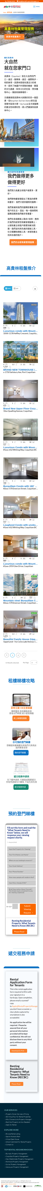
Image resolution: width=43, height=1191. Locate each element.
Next (24, 655)
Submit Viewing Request (27, 909)
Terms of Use (4, 1184)
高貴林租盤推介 (13, 36)
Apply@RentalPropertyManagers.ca (26, 1006)
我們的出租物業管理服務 (22, 242)
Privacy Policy (12, 1184)
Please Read (19, 931)
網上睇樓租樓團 (20, 718)
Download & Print (18, 1051)
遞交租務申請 (20, 787)
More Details (20, 313)
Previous (7, 655)
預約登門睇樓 (20, 752)
